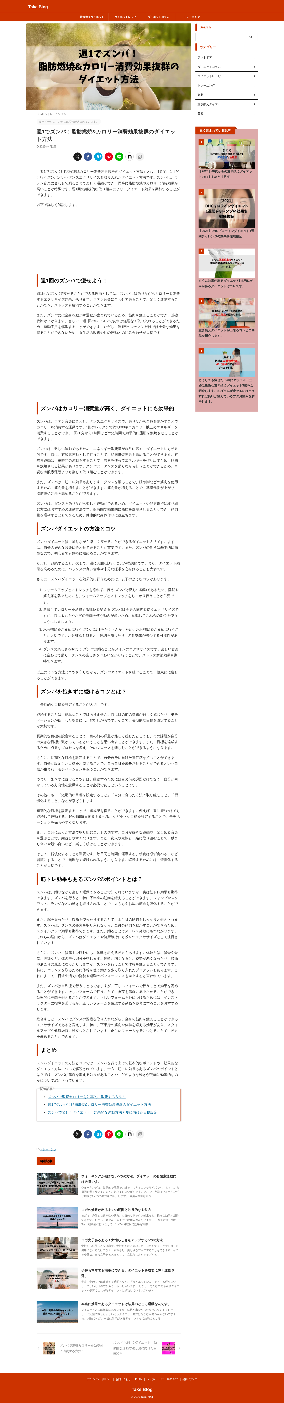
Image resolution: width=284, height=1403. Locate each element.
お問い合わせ (123, 1379)
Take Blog (38, 7)
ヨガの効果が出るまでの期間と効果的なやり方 (116, 1210)
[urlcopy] (140, 156)
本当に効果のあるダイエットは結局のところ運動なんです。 (126, 1304)
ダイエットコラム (158, 16)
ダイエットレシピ (125, 16)
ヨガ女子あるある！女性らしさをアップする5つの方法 (122, 1240)
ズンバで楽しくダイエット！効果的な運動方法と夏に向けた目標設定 (102, 1112)
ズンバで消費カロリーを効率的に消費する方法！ (87, 1097)
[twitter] (77, 156)
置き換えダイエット (92, 16)
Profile (138, 1379)
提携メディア (190, 1379)
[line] (119, 156)
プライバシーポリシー (98, 1379)
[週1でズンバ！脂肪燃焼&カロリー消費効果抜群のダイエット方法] (98, 156)
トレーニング (192, 16)
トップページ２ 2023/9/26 (162, 1379)
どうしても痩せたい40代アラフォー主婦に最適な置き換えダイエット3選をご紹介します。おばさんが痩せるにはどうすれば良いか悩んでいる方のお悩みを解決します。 (227, 390)
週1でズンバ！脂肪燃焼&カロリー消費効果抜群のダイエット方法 (99, 1105)
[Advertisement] (109, 241)
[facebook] (88, 156)
